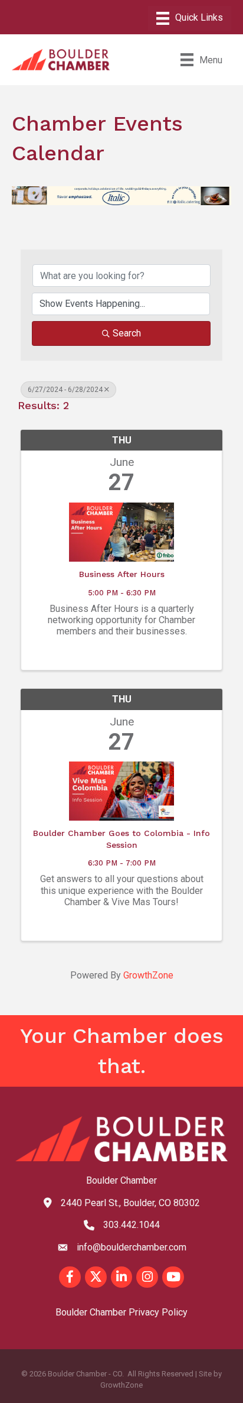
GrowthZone (148, 975)
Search (127, 333)
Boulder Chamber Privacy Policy (121, 1312)
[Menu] (189, 18)
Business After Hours (122, 574)
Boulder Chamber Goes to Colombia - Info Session (121, 839)
